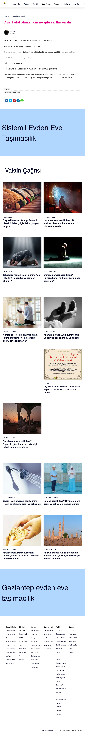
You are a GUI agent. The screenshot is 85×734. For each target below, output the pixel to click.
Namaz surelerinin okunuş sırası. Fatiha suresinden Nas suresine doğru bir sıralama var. (20, 337)
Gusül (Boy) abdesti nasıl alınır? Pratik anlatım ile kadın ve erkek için (22, 502)
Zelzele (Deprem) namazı (59, 710)
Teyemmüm (10, 638)
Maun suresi (35, 641)
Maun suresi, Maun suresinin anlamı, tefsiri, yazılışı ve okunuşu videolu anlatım (21, 555)
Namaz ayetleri (11, 645)
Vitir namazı (47, 649)
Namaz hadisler (11, 641)
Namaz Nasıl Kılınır (10, 438)
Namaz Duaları (49, 331)
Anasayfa (16, 4)
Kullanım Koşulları (48, 730)
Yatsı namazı (48, 645)
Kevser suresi (35, 645)
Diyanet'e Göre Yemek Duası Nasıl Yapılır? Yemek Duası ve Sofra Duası (62, 389)
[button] (16, 4)
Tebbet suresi (35, 656)
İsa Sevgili (13, 31)
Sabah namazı (48, 631)
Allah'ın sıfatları (11, 652)
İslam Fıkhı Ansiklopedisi (14, 16)
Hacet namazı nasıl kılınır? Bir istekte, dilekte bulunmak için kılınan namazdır (59, 223)
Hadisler (67, 4)
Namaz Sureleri (9, 331)
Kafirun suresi (35, 649)
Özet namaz (23, 648)
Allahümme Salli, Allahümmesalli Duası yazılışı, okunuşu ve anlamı (61, 336)
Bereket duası (10, 660)
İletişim (71, 656)
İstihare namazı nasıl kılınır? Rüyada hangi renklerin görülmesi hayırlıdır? (62, 277)
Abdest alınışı (10, 631)
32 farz (8, 656)
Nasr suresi (34, 652)
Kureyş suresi (35, 638)
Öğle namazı (48, 634)
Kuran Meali (72, 634)
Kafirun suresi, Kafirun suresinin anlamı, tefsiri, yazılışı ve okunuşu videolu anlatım (62, 555)
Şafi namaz (22, 652)
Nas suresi (34, 667)
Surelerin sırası (11, 649)
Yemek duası (10, 663)
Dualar (46, 383)
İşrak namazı (60, 638)
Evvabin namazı (61, 663)
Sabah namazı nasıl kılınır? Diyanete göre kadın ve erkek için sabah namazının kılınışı (20, 444)
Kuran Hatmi (73, 638)
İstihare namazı (61, 641)
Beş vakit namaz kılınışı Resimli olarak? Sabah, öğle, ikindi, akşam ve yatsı (21, 223)
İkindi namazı (48, 638)
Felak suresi (35, 663)
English (71, 648)
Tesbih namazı (61, 645)
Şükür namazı (60, 634)
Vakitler (77, 4)
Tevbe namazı (60, 667)
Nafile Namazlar (50, 217)
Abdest (26, 4)
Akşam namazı (48, 641)
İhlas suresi (34, 660)
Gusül (35, 4)
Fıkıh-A (7, 89)
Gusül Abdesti (9, 498)
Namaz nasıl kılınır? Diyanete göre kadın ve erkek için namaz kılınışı (62, 502)
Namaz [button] (56, 4)
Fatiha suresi (35, 631)
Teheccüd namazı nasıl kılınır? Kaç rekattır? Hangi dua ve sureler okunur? (21, 277)
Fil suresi (34, 634)
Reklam (71, 652)
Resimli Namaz (8, 217)
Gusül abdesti (10, 634)
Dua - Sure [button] (46, 4)
